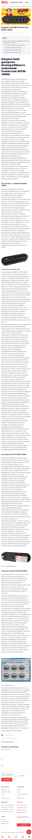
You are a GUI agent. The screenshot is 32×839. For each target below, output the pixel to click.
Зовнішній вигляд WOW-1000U (13, 47)
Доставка (19, 789)
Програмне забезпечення (7, 811)
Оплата (18, 792)
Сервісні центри (20, 798)
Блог (2, 796)
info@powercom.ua (22, 810)
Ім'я (2, 759)
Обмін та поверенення (22, 794)
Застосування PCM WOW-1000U (12, 50)
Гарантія (19, 796)
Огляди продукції (8, 735)
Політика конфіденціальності (8, 805)
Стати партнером (5, 798)
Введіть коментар (5, 749)
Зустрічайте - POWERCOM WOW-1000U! (14, 45)
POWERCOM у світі (5, 789)
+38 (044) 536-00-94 (22, 807)
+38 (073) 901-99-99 (16, 2)
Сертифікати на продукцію (7, 807)
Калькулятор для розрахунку (8, 809)
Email (2, 765)
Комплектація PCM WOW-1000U (12, 52)
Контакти (3, 794)
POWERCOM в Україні (6, 792)
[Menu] (2, 837)
